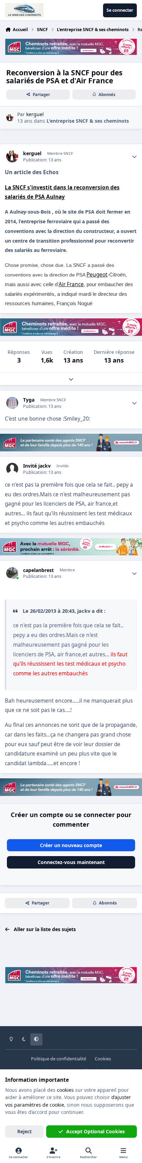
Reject (24, 1131)
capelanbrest (38, 570)
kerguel (32, 153)
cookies (65, 1090)
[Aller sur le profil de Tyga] (12, 403)
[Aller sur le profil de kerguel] (9, 117)
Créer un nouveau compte (71, 845)
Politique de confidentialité (58, 1059)
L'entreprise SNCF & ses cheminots (88, 121)
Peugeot (97, 274)
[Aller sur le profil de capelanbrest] (12, 573)
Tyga (28, 400)
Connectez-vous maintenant (71, 862)
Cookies (103, 1059)
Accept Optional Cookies (95, 1131)
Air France (71, 284)
